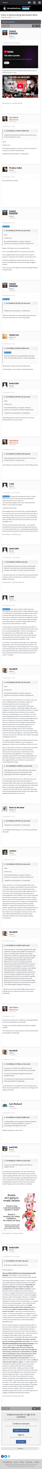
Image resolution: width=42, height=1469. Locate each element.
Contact (36, 1462)
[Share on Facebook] (2, 1456)
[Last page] (39, 26)
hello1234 (14, 383)
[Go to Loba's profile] (4, 485)
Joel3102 (13, 1147)
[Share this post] (38, 43)
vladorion (14, 335)
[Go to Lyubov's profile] (4, 852)
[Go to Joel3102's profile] (4, 1148)
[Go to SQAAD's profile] (4, 32)
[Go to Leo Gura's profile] (4, 118)
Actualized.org (7, 1462)
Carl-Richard (15, 1104)
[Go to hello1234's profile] (4, 384)
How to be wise (16, 807)
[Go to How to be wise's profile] (4, 808)
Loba (11, 483)
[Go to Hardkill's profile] (4, 670)
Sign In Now (21, 1442)
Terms (16, 1462)
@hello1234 (6, 609)
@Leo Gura (6, 226)
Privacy (21, 1462)
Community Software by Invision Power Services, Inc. (21, 1466)
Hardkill (13, 669)
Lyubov (12, 850)
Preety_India (15, 168)
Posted (8, 43)
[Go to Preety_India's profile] (4, 169)
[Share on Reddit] (8, 1456)
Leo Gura (24, 230)
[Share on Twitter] (5, 1456)
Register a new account (21, 1430)
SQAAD (9, 17)
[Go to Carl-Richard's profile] (4, 1105)
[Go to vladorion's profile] (4, 336)
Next (35, 26)
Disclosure (29, 1462)
